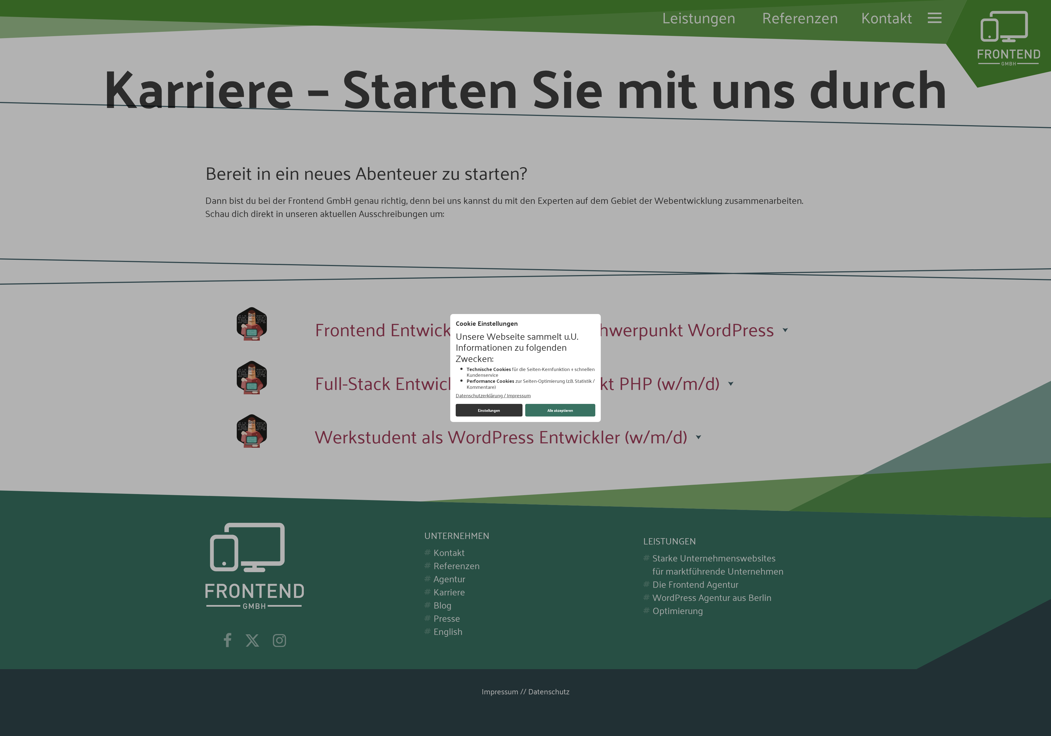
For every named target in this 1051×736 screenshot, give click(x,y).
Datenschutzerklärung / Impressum (493, 395)
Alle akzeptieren (560, 410)
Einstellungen (489, 410)
